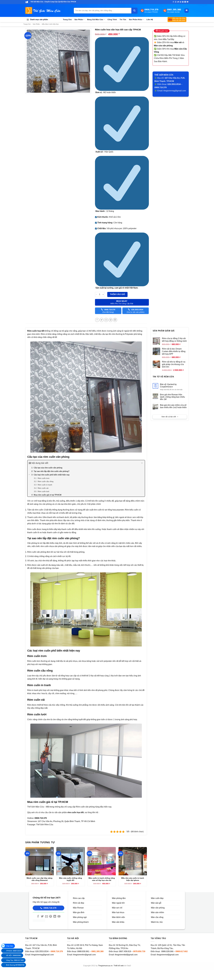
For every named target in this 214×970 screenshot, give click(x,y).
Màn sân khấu (118, 922)
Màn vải (178, 42)
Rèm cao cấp (79, 898)
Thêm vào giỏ (117, 294)
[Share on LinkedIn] (115, 320)
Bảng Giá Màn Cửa (95, 19)
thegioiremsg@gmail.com (174, 91)
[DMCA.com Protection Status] (39, 920)
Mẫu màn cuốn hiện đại (50, 24)
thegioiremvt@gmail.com (168, 955)
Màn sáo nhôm (157, 912)
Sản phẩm (36, 24)
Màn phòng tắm (119, 898)
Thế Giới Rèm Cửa (44, 824)
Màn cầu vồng (157, 917)
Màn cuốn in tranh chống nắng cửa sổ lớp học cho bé (102, 879)
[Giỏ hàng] (187, 11)
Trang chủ (27, 24)
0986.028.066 (167, 951)
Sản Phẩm (78, 19)
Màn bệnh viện (118, 917)
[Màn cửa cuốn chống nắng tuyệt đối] (70, 861)
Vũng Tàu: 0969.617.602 (15, 960)
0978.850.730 (139, 951)
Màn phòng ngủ (80, 917)
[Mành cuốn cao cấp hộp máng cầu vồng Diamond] (39, 861)
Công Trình (112, 19)
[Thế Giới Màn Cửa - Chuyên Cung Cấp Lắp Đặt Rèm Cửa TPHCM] (42, 10)
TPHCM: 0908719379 (13, 951)
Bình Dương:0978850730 (15, 965)
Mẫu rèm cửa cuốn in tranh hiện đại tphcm (132, 879)
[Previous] (25, 867)
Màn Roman (78, 908)
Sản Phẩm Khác (135, 19)
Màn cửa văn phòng (163, 46)
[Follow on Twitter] (178, 2)
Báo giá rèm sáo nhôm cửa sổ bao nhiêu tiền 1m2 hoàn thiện (173, 406)
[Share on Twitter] (102, 320)
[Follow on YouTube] (187, 2)
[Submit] (134, 10)
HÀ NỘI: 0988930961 (13, 955)
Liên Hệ (150, 19)
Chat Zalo (9, 946)
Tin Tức (123, 19)
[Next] (147, 867)
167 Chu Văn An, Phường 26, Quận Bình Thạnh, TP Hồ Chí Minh (66, 821)
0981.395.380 (97, 951)
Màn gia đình (78, 912)
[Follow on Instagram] (175, 2)
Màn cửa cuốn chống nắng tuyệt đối (70, 879)
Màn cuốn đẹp (157, 898)
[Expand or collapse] (142, 463)
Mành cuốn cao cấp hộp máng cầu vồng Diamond (39, 879)
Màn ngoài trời (118, 903)
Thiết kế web (119, 966)
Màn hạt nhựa (118, 912)
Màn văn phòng (158, 908)
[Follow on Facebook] (173, 2)
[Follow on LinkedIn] (185, 2)
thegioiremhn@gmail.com (84, 955)
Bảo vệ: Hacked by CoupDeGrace (168, 385)
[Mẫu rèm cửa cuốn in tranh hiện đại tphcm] (133, 861)
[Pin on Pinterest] (110, 320)
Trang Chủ (67, 19)
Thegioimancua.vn (105, 966)
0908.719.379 (57, 951)
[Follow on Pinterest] (183, 2)
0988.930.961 (83, 951)
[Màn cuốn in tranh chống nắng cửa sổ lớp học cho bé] (101, 861)
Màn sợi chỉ (117, 908)
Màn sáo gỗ (156, 903)
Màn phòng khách (81, 922)
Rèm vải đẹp (78, 903)
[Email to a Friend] (106, 320)
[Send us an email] (180, 2)
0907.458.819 (125, 951)
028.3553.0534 (42, 951)
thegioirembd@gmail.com (126, 955)
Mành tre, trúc (157, 922)
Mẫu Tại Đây (168, 39)
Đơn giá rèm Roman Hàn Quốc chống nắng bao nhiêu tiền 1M (172, 397)
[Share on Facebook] (97, 320)
